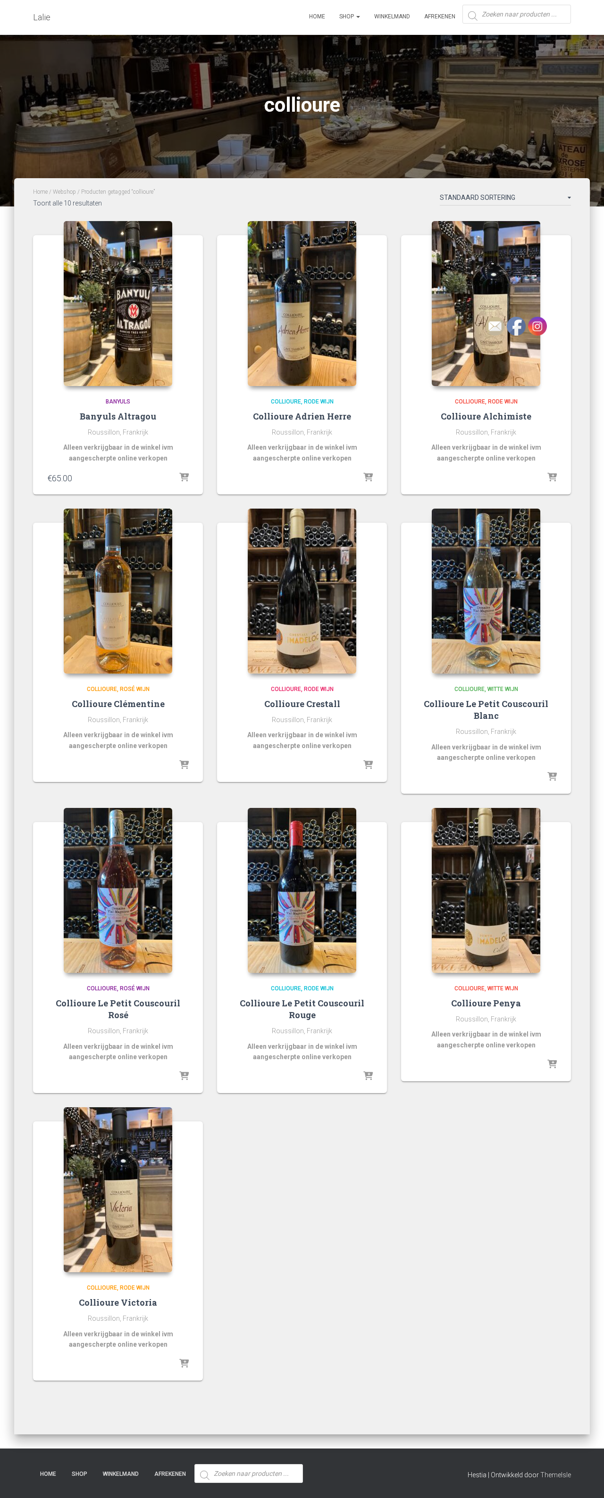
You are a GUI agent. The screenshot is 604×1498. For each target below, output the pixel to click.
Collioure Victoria (118, 1302)
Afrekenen (439, 16)
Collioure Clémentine (118, 703)
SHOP (347, 16)
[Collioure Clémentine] (118, 591)
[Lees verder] (368, 478)
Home (317, 16)
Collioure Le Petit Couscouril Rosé (118, 1009)
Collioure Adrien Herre (302, 416)
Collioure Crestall (302, 703)
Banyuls (118, 401)
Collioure (286, 401)
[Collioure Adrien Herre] (302, 303)
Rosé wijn (135, 689)
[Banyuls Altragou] (118, 303)
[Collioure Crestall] (302, 591)
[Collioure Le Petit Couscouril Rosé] (118, 890)
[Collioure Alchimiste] (486, 303)
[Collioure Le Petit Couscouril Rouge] (302, 890)
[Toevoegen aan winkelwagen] (184, 478)
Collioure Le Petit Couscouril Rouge (302, 1009)
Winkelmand (392, 16)
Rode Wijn (319, 401)
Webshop (64, 192)
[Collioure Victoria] (118, 1189)
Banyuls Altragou (118, 416)
